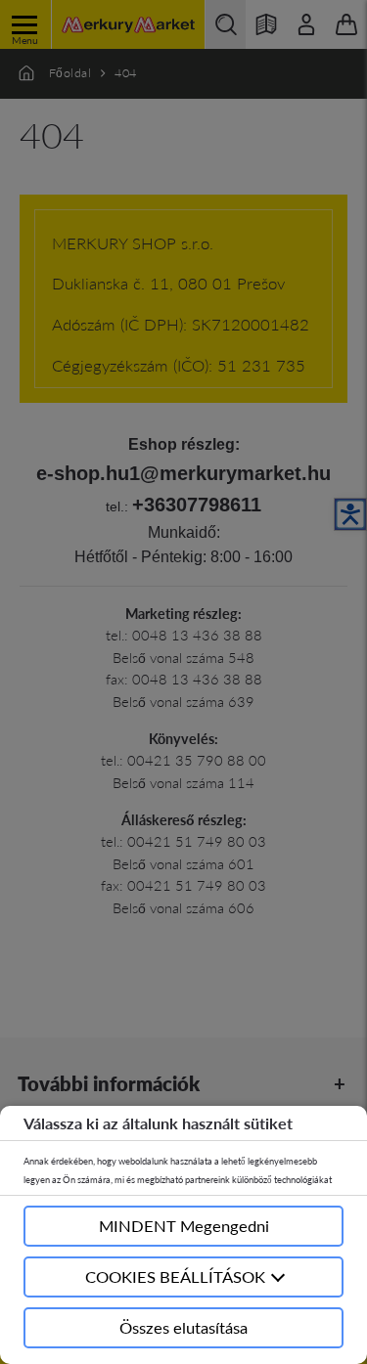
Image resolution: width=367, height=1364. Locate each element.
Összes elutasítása (183, 1327)
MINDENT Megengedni (184, 1225)
